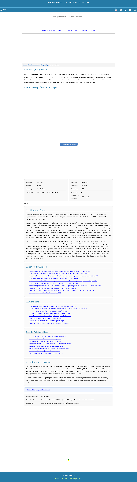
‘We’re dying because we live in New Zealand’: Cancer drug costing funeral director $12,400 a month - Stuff (65, 286)
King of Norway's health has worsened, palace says (46, 321)
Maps (70, 30)
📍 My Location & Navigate (68, 144)
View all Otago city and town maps (38, 390)
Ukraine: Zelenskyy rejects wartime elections (44, 351)
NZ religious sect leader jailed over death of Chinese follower (50, 313)
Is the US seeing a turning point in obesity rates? (46, 353)
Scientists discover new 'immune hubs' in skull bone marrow (50, 344)
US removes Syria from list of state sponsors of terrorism (48, 311)
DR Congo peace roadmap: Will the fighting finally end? (47, 336)
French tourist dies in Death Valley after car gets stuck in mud (50, 316)
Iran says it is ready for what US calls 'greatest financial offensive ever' (53, 306)
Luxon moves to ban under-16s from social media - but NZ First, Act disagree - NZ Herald (59, 271)
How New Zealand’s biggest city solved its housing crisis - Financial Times (54, 278)
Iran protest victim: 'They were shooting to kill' (45, 339)
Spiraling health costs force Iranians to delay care (46, 346)
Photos (84, 30)
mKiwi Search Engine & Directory (68, 2)
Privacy (72, 479)
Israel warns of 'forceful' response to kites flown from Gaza (49, 323)
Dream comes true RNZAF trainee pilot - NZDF (45, 293)
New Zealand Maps (34, 65)
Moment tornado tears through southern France (46, 318)
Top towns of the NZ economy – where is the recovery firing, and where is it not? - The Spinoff (61, 290)
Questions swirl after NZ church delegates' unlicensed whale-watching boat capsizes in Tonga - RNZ (63, 281)
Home (44, 30)
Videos (92, 30)
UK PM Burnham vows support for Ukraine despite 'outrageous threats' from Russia (58, 308)
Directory (61, 30)
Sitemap (79, 479)
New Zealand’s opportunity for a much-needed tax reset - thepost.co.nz (53, 283)
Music (77, 30)
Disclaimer (64, 479)
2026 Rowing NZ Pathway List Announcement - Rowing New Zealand (52, 288)
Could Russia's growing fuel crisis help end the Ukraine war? (49, 348)
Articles (52, 30)
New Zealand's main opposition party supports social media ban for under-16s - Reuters (59, 273)
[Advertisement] (68, 48)
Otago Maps (45, 65)
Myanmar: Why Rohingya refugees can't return (45, 341)
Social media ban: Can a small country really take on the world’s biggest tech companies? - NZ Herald (63, 276)
